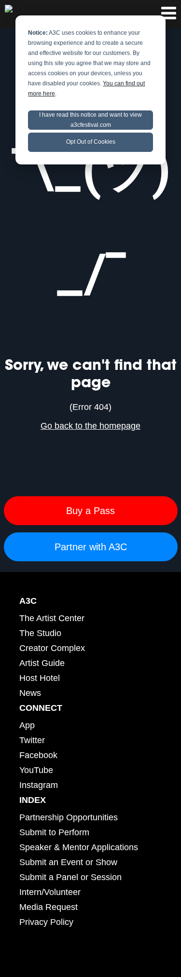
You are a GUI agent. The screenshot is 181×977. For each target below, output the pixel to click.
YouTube (36, 770)
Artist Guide (42, 663)
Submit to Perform (54, 832)
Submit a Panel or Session (70, 877)
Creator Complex (52, 648)
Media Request (48, 907)
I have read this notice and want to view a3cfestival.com (90, 119)
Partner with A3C (91, 547)
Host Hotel (39, 678)
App (27, 725)
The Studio (40, 633)
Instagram (38, 785)
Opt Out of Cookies (90, 141)
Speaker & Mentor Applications (78, 847)
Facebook (38, 755)
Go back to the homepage (90, 426)
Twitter (32, 740)
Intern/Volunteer (50, 892)
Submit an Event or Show (68, 862)
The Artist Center (51, 618)
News (30, 693)
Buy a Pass (90, 510)
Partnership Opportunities (68, 817)
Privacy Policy (46, 922)
